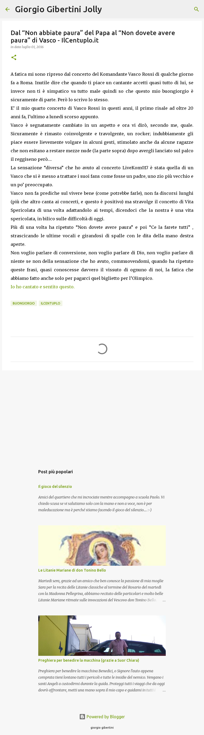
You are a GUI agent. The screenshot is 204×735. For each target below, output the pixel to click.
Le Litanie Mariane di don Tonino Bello (72, 570)
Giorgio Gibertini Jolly (58, 9)
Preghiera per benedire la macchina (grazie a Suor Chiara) (88, 660)
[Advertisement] (102, 415)
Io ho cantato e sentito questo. (43, 286)
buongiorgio (24, 303)
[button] (14, 57)
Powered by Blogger (105, 716)
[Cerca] (109, 9)
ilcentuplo (50, 303)
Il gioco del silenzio (55, 486)
